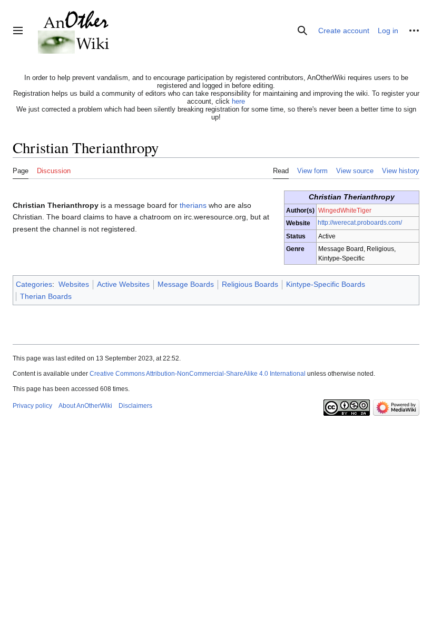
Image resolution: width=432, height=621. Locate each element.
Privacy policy (32, 405)
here (238, 101)
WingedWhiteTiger (344, 210)
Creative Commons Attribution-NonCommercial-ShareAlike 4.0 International (198, 373)
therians (193, 205)
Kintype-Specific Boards (325, 284)
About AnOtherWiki (85, 405)
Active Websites (123, 284)
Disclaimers (135, 405)
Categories (34, 284)
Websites (73, 284)
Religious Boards (250, 284)
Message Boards (186, 284)
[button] (18, 30)
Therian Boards (46, 296)
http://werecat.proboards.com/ (360, 222)
